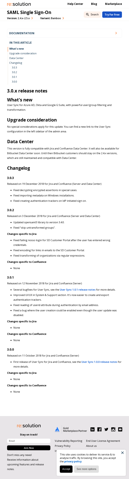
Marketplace (113, 4)
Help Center (75, 4)
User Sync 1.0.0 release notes (99, 362)
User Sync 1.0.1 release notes (77, 289)
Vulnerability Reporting (68, 441)
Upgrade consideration (22, 53)
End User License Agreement (103, 441)
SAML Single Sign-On (29, 12)
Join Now (29, 448)
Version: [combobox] (18, 18)
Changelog (15, 63)
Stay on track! (29, 434)
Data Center (16, 58)
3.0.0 (14, 81)
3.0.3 (14, 67)
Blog (94, 4)
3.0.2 (14, 72)
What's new (16, 48)
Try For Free (112, 14)
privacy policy (72, 461)
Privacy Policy (62, 446)
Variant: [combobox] (50, 18)
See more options (86, 469)
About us (91, 446)
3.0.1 (14, 77)
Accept (66, 469)
